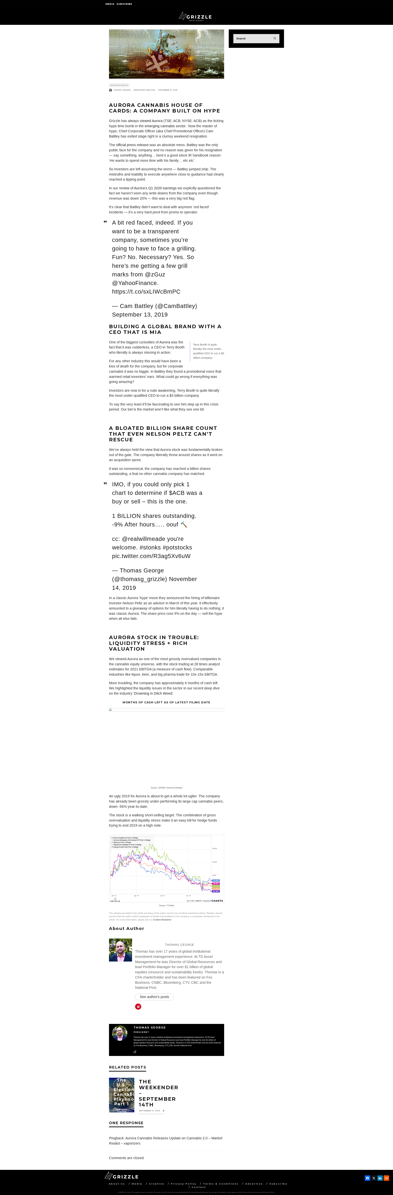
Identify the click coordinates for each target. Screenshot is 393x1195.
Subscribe (124, 3)
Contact (199, 1187)
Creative (156, 1183)
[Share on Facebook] (367, 1178)
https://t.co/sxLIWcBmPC (146, 291)
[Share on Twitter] (374, 1178)
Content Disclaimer (162, 919)
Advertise (254, 1183)
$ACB (177, 493)
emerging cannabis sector (165, 126)
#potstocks (177, 547)
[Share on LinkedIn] (380, 1178)
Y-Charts (170, 905)
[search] (274, 38)
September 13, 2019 (140, 314)
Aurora (164, 342)
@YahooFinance (134, 283)
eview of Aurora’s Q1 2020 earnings (148, 188)
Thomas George (122, 90)
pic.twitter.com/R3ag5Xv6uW (151, 556)
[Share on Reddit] (386, 1178)
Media (109, 3)
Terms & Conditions (221, 1183)
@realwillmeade (143, 539)
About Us (117, 1183)
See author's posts (154, 997)
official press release (132, 145)
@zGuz (155, 274)
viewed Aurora (151, 121)
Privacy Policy (183, 1183)
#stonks (150, 547)
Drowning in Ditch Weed (153, 693)
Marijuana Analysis (119, 85)
